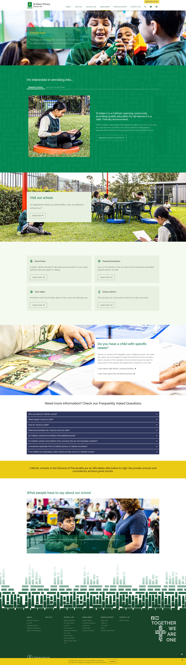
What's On (104, 623)
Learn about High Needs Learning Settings (116, 369)
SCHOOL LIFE (91, 7)
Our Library (67, 633)
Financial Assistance (88, 630)
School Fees (85, 625)
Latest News (104, 620)
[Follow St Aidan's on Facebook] (153, 618)
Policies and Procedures (34, 630)
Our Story (29, 623)
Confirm (113, 661)
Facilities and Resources (34, 628)
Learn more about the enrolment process (115, 374)
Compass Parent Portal (107, 630)
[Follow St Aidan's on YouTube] (157, 618)
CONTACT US (135, 7)
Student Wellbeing (69, 620)
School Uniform (68, 635)
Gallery (103, 628)
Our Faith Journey (69, 623)
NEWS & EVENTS (120, 7)
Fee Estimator (86, 628)
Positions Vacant (124, 620)
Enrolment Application (89, 623)
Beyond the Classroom (70, 630)
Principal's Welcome (33, 620)
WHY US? (78, 7)
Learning (66, 625)
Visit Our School (87, 620)
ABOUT (68, 7)
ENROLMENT (105, 7)
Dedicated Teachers (32, 625)
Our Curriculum (68, 628)
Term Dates (104, 625)
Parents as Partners (69, 638)
